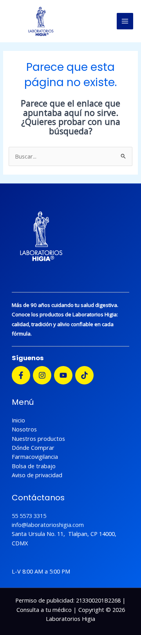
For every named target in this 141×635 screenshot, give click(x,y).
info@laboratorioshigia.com (48, 525)
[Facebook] (21, 375)
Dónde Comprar (33, 447)
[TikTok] (84, 375)
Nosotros (24, 429)
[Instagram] (42, 375)
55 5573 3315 (29, 516)
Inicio (18, 420)
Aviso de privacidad (37, 475)
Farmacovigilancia (35, 456)
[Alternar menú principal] (125, 21)
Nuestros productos (38, 438)
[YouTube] (63, 375)
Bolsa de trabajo (34, 466)
